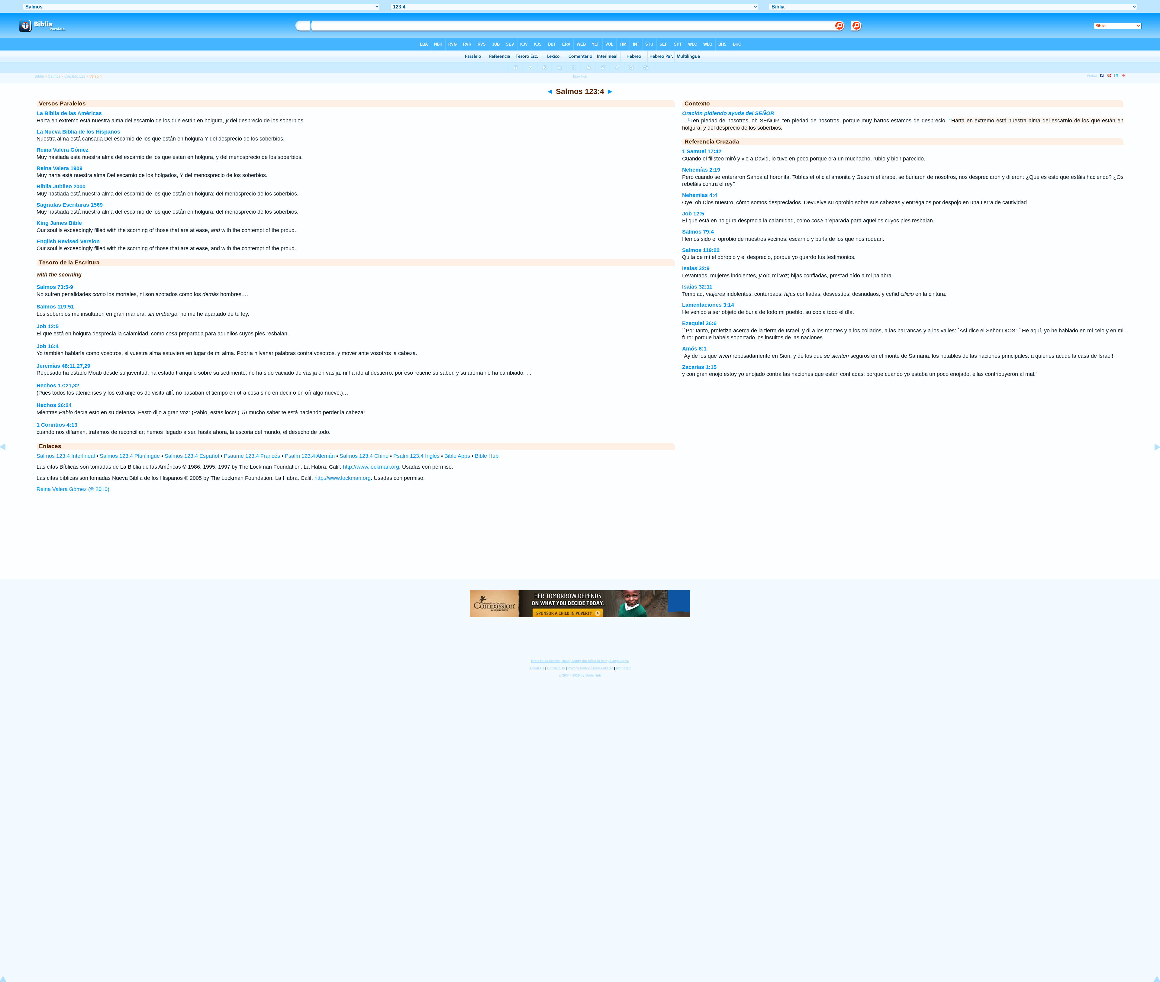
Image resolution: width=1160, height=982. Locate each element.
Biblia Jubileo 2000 (61, 186)
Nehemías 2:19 (701, 170)
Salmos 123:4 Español (192, 456)
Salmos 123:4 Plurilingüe (130, 456)
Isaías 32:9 (696, 268)
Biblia (39, 76)
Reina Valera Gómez (63, 150)
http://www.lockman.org (371, 467)
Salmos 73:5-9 (55, 287)
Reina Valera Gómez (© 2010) (73, 489)
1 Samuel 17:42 (701, 151)
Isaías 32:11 (697, 287)
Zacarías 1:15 (699, 367)
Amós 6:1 (694, 349)
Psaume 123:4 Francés (252, 456)
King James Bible (59, 223)
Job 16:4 (48, 346)
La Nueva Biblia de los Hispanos (78, 132)
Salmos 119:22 (701, 250)
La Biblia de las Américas (69, 113)
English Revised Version (68, 241)
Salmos (54, 76)
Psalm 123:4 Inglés (416, 456)
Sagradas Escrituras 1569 (70, 205)
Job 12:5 (48, 326)
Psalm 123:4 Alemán (310, 456)
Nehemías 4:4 (699, 195)
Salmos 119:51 (55, 307)
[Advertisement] (580, 542)
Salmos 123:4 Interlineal (66, 456)
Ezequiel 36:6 (699, 323)
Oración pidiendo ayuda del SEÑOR (728, 113)
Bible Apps (457, 456)
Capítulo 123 (74, 76)
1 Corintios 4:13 (57, 425)
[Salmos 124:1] (1152, 460)
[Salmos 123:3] (7, 460)
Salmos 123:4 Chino (364, 456)
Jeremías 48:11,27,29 (63, 366)
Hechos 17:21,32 (58, 386)
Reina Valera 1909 (59, 168)
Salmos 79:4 (698, 232)
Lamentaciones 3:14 (708, 305)
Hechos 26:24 (54, 405)
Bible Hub (486, 456)
